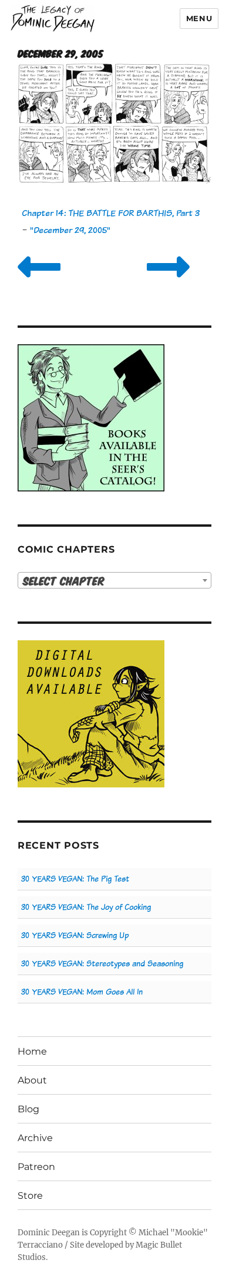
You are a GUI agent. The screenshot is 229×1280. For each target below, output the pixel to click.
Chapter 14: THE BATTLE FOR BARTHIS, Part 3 (111, 213)
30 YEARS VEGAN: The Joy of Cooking (86, 907)
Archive (35, 1137)
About (32, 1080)
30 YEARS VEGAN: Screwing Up (75, 935)
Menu (199, 18)
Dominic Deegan (49, 1233)
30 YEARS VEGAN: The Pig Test (75, 879)
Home (32, 1051)
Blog (28, 1109)
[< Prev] (39, 282)
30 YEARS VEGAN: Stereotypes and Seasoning (102, 963)
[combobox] (114, 580)
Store (30, 1195)
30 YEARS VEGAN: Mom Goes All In (82, 992)
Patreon (36, 1166)
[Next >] (168, 282)
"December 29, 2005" (70, 230)
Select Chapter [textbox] (64, 581)
